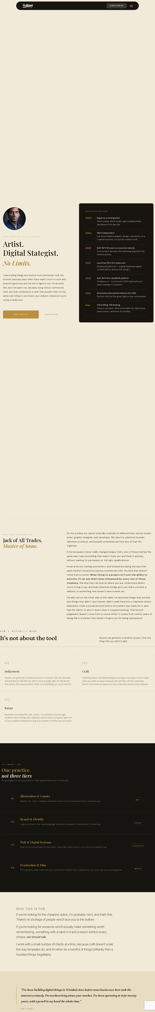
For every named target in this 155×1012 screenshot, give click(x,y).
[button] (131, 5)
